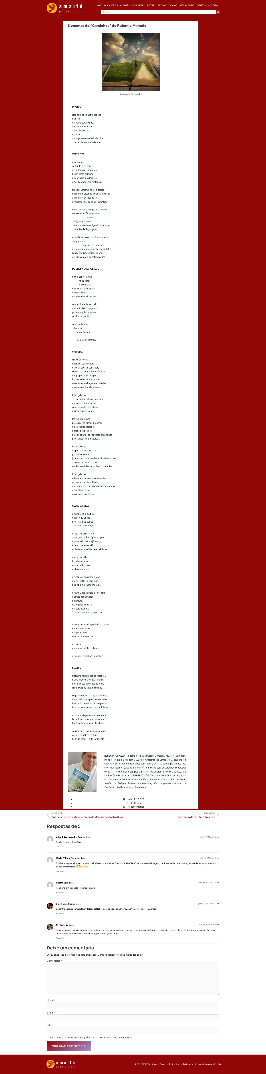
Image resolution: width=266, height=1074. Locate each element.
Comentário (54, 961)
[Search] (218, 12)
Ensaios (172, 5)
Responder (60, 847)
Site (49, 1025)
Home (99, 5)
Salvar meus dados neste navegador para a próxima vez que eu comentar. (90, 1037)
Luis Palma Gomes (65, 903)
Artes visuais (186, 5)
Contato (213, 5)
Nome (51, 1000)
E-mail (51, 1012)
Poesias (151, 5)
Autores (124, 5)
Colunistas (138, 5)
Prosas (162, 5)
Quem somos (111, 5)
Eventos (201, 5)
